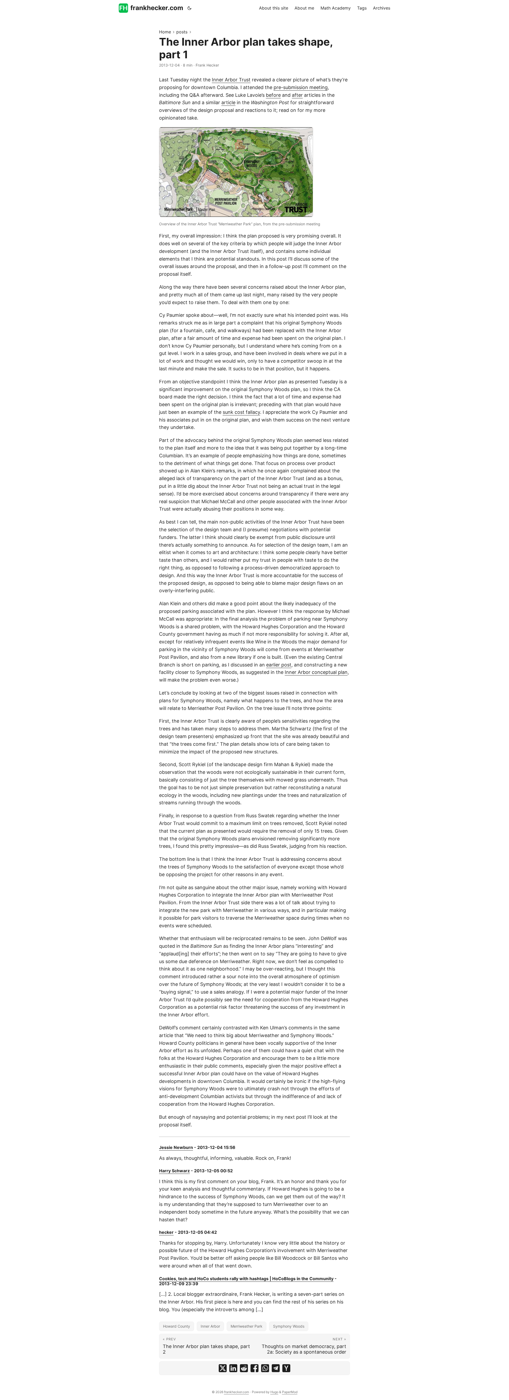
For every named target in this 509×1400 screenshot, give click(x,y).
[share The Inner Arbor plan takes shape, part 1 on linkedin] (233, 1368)
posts (181, 31)
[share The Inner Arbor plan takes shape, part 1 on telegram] (276, 1368)
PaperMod (289, 1392)
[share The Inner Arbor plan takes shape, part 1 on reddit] (244, 1368)
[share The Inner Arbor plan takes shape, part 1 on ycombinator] (286, 1368)
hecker (166, 1232)
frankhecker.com (156, 8)
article (228, 102)
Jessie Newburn (176, 1147)
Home (165, 31)
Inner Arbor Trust (231, 79)
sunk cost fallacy (241, 412)
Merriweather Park (246, 1326)
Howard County (176, 1326)
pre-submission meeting (301, 87)
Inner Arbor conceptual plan (316, 672)
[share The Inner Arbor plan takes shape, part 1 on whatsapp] (265, 1368)
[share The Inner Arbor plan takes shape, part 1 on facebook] (254, 1368)
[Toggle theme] (190, 8)
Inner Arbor (210, 1326)
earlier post (278, 665)
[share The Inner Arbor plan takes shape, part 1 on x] (223, 1368)
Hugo (274, 1392)
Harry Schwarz (174, 1170)
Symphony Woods (288, 1326)
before (273, 95)
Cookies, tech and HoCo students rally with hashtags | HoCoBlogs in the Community (246, 1278)
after (297, 95)
